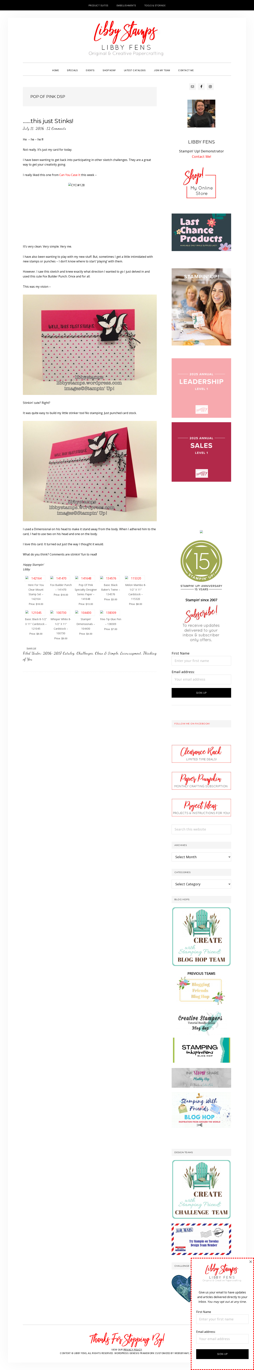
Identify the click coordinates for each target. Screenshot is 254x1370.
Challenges (85, 653)
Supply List (31, 648)
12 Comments (56, 128)
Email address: (183, 672)
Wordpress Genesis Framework (134, 1353)
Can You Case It (69, 175)
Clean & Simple (106, 653)
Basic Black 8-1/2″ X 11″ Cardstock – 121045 (36, 623)
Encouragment (130, 653)
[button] (201, 67)
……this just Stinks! (48, 121)
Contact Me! (201, 156)
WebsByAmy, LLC (184, 1353)
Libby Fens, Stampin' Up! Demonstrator (127, 40)
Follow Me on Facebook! (192, 723)
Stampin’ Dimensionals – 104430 (85, 623)
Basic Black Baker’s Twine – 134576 (110, 589)
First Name (180, 653)
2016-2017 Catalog (59, 653)
